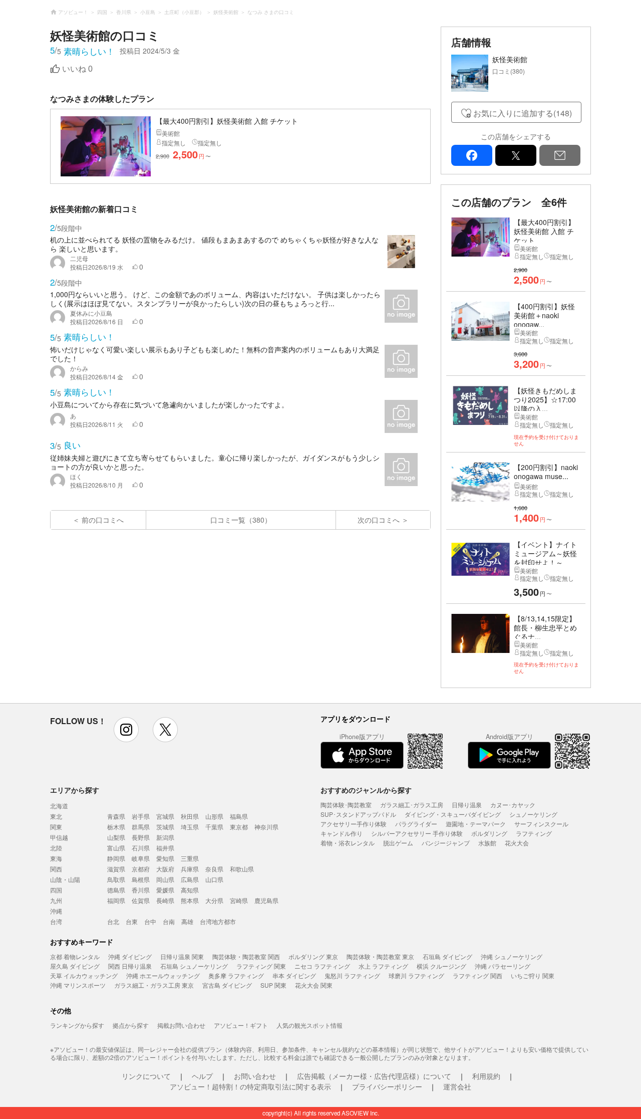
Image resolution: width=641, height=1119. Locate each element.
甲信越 (59, 837)
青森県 (116, 816)
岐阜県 (141, 858)
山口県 (214, 879)
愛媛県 (165, 889)
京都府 (141, 868)
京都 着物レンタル (75, 956)
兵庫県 (190, 868)
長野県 (141, 837)
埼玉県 (190, 826)
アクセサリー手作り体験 (353, 823)
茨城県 (165, 826)
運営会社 (457, 1086)
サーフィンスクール (541, 823)
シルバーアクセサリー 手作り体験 (417, 833)
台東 (132, 921)
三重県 (190, 858)
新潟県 (165, 837)
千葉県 (214, 826)
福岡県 (116, 900)
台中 (150, 921)
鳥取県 (116, 879)
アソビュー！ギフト (241, 1025)
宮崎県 (239, 900)
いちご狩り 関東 (532, 975)
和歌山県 (242, 868)
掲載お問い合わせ (181, 1025)
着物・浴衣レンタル (347, 842)
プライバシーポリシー (387, 1086)
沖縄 (56, 911)
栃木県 (116, 826)
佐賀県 (141, 900)
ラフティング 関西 (477, 975)
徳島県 (116, 889)
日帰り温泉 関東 (182, 956)
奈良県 (214, 868)
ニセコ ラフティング (322, 966)
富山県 (116, 847)
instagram (126, 729)
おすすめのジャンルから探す (366, 790)
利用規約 (486, 1076)
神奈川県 (266, 826)
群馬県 (141, 826)
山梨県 (116, 837)
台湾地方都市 (218, 921)
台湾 (56, 921)
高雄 (187, 921)
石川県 (141, 847)
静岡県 (116, 858)
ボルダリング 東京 (313, 956)
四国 (56, 889)
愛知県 (165, 858)
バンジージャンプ (446, 842)
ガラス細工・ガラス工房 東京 (154, 985)
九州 (56, 900)
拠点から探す (131, 1025)
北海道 (59, 805)
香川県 (141, 889)
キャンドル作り (341, 833)
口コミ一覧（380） (240, 520)
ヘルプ (202, 1076)
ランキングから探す (77, 1025)
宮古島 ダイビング (227, 985)
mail (559, 155)
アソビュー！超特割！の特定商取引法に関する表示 (250, 1086)
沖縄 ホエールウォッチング (163, 975)
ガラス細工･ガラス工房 (411, 804)
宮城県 (165, 816)
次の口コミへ (379, 520)
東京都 (239, 826)
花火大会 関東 (314, 985)
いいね (77, 69)
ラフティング (534, 833)
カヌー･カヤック (512, 804)
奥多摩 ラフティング (236, 975)
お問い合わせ (255, 1076)
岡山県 (165, 879)
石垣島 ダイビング (447, 956)
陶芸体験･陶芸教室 (346, 804)
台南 (169, 921)
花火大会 (517, 842)
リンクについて (146, 1076)
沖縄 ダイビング (130, 956)
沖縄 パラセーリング (502, 966)
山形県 (214, 816)
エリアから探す (74, 790)
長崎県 (165, 900)
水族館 (487, 842)
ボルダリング (489, 833)
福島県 (239, 816)
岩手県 (141, 816)
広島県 (190, 879)
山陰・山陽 (65, 879)
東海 (56, 858)
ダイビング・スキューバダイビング (453, 814)
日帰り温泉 (467, 804)
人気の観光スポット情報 (309, 1025)
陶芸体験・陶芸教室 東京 (380, 956)
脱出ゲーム (398, 842)
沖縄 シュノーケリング (511, 956)
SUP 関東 (273, 985)
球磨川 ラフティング (416, 975)
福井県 (165, 847)
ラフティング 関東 (261, 966)
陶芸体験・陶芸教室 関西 (246, 956)
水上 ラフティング (383, 966)
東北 (56, 816)
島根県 (141, 879)
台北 (113, 921)
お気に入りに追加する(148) (522, 113)
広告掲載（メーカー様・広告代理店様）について (374, 1076)
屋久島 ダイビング (75, 966)
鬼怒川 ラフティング (352, 975)
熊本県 (190, 900)
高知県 (190, 889)
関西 (56, 868)
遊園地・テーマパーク (476, 823)
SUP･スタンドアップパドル (358, 814)
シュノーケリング (533, 814)
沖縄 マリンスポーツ (78, 985)
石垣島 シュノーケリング (194, 966)
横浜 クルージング (441, 966)
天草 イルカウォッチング (84, 975)
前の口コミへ (103, 520)
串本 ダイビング (294, 975)
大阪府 (165, 868)
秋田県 (190, 816)
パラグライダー (416, 823)
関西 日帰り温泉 (130, 966)
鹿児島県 (266, 900)
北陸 (56, 847)
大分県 (214, 900)
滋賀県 (116, 868)
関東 (56, 826)
